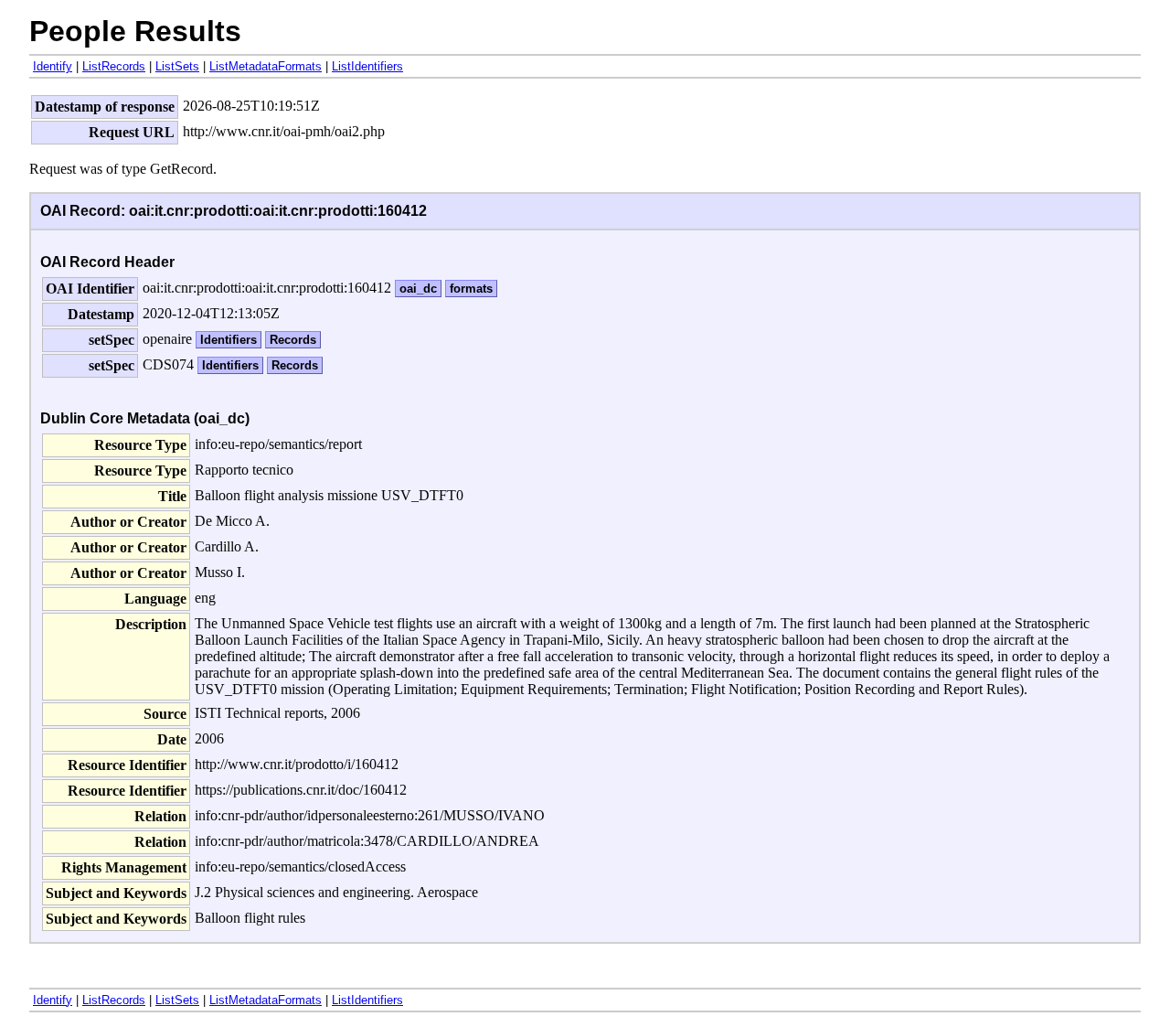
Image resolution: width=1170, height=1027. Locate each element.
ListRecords (113, 66)
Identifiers (228, 340)
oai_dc (418, 288)
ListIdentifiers (367, 66)
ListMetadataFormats (265, 66)
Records (293, 340)
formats (471, 288)
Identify (52, 66)
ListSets (177, 66)
